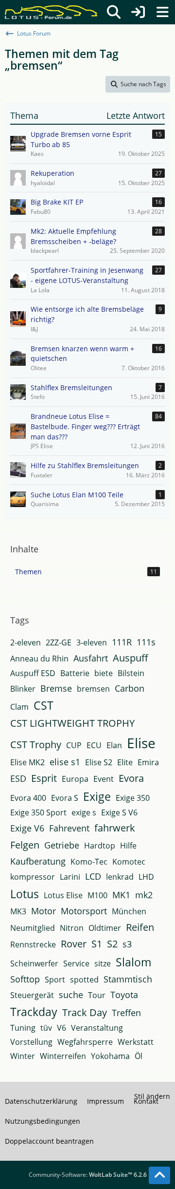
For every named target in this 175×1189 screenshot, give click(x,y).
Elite (125, 762)
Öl (138, 1056)
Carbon (129, 688)
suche (71, 994)
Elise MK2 (27, 762)
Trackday (33, 1011)
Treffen (126, 1013)
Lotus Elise (63, 895)
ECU (94, 745)
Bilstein (131, 673)
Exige (97, 796)
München (129, 911)
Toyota (124, 994)
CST (43, 705)
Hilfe (128, 845)
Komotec (128, 861)
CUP (74, 745)
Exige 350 (133, 798)
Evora (131, 778)
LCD (93, 876)
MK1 (121, 895)
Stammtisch (128, 979)
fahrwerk (114, 827)
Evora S (64, 798)
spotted (84, 979)
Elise (141, 743)
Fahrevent (69, 828)
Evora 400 (28, 798)
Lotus (24, 894)
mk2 (144, 895)
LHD (146, 876)
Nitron (72, 928)
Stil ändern (152, 1096)
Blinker (22, 688)
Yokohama (110, 1056)
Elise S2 (98, 762)
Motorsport (84, 911)
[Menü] (162, 12)
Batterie (74, 673)
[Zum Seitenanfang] (159, 1175)
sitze (102, 963)
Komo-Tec (88, 861)
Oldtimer (104, 928)
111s (146, 642)
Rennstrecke (33, 944)
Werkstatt (136, 1042)
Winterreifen (63, 1056)
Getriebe (61, 845)
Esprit (44, 778)
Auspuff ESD (32, 673)
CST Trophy (35, 744)
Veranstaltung (97, 1027)
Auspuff (130, 657)
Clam (19, 706)
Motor (43, 911)
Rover (74, 943)
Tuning (22, 1027)
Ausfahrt (90, 658)
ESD (18, 778)
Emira (148, 762)
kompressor (32, 876)
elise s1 (65, 762)
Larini (70, 876)
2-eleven (25, 642)
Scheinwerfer (34, 963)
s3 (127, 944)
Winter (22, 1056)
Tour (96, 995)
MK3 (18, 911)
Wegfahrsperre (85, 1042)
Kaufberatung (38, 861)
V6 (61, 1027)
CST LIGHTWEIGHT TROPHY (72, 723)
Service (76, 963)
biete (103, 673)
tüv (46, 1027)
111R (122, 642)
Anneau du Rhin (39, 658)
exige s (83, 812)
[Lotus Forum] (51, 12)
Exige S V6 (119, 812)
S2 (112, 943)
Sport (55, 979)
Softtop (25, 979)
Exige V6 (27, 828)
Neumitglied (32, 928)
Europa (75, 779)
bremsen (93, 688)
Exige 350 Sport (38, 812)
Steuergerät (32, 995)
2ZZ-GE (58, 642)
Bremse (56, 688)
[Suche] (113, 12)
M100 (97, 895)
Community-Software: (88, 1174)
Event (103, 779)
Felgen (24, 844)
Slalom (133, 962)
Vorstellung (31, 1042)
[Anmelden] (138, 12)
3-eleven (91, 642)
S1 (96, 943)
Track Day (84, 1012)
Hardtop (99, 845)
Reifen (140, 927)
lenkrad (120, 876)
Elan (114, 745)
